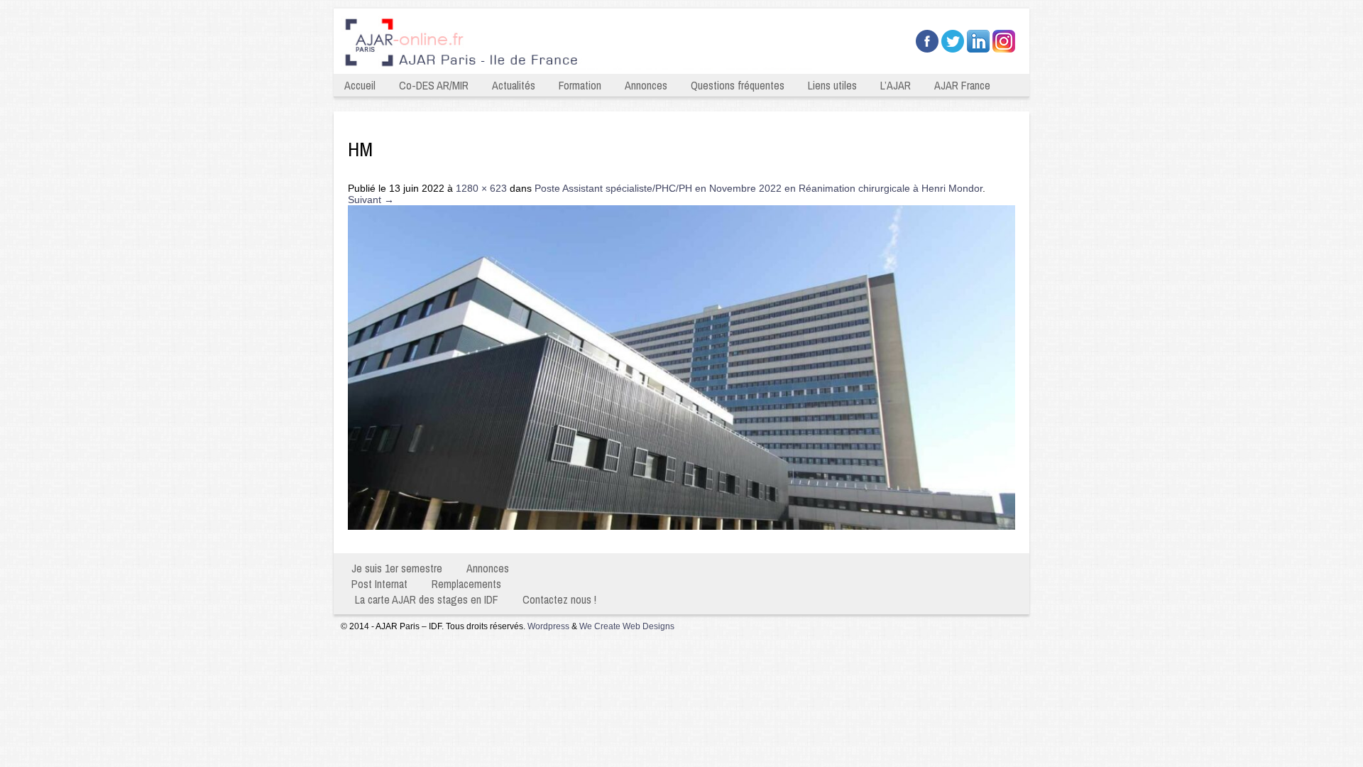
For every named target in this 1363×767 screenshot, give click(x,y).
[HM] (681, 526)
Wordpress (548, 626)
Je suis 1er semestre (396, 568)
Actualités (513, 85)
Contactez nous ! (559, 599)
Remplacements (466, 584)
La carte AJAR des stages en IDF (426, 599)
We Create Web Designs (626, 626)
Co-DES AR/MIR (434, 85)
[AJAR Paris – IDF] (581, 68)
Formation (580, 85)
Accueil (360, 85)
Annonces (646, 85)
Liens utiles (832, 85)
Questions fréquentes (737, 85)
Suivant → (371, 199)
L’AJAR (895, 85)
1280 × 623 (481, 188)
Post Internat (379, 584)
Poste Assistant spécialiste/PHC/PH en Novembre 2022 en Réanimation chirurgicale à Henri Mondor (758, 188)
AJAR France (962, 85)
